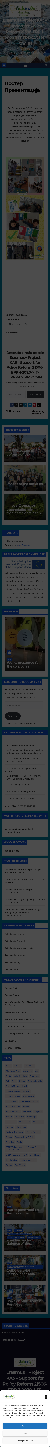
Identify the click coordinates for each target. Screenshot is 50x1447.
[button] (46, 1397)
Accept (25, 1426)
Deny (25, 1433)
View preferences (25, 1440)
